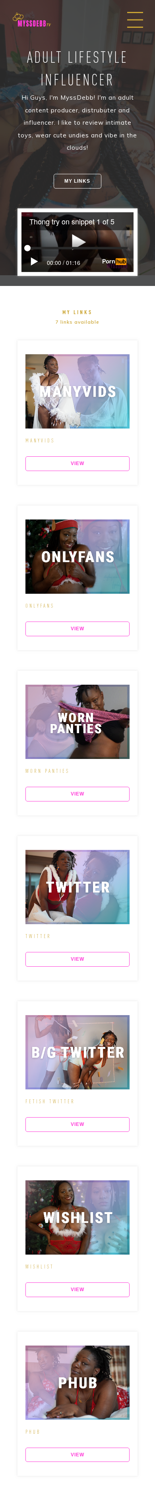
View (77, 463)
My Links (77, 180)
